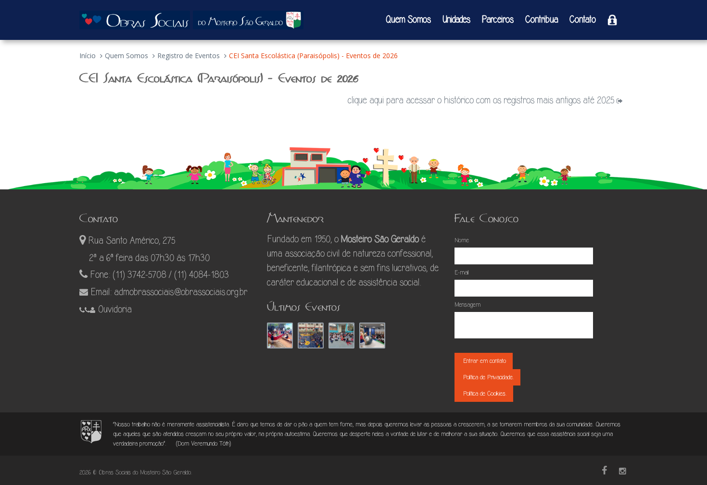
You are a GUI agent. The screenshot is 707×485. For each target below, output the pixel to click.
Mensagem (467, 304)
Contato (582, 19)
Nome (461, 240)
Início (87, 55)
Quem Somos (408, 19)
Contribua (541, 19)
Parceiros (498, 19)
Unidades (456, 19)
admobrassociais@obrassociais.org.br (180, 292)
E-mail (461, 272)
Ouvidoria (115, 309)
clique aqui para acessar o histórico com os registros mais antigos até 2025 (482, 100)
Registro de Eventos (188, 55)
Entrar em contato (483, 360)
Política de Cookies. (483, 393)
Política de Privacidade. (487, 377)
